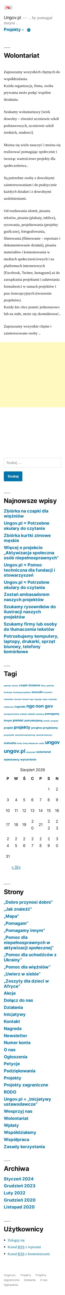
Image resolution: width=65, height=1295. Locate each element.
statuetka (10, 743)
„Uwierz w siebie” (22, 973)
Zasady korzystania (24, 1146)
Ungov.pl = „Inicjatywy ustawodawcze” (27, 1101)
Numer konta (17, 1042)
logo (31, 699)
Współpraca (16, 1139)
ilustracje (8, 692)
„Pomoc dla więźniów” (27, 967)
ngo (30, 706)
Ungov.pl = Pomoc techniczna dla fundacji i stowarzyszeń (29, 570)
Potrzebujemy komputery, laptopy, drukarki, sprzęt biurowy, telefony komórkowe (31, 644)
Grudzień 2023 (19, 1185)
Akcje (10, 993)
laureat (25, 699)
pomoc (18, 720)
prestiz (47, 721)
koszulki (37, 692)
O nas (10, 1049)
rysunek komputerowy (25, 735)
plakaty (23, 714)
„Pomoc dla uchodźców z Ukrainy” (30, 957)
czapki (23, 685)
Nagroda (12, 1028)
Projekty (12, 29)
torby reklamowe (30, 743)
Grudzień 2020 (20, 1200)
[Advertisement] (32, 374)
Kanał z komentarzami (29, 1253)
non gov (44, 706)
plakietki (31, 714)
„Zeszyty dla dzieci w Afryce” (26, 983)
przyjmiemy (50, 727)
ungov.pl (14, 751)
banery (15, 686)
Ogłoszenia (15, 1056)
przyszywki (9, 735)
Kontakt (12, 1021)
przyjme (36, 727)
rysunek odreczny (44, 735)
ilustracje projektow (22, 692)
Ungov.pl (12, 17)
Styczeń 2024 (19, 1178)
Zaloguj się (16, 1240)
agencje (7, 686)
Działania (13, 1007)
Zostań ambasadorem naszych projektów (27, 597)
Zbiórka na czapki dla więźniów (26, 513)
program (54, 721)
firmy (43, 686)
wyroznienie (28, 759)
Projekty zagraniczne (26, 1084)
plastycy (40, 714)
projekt (8, 727)
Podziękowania (19, 1070)
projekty (22, 727)
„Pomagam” (16, 923)
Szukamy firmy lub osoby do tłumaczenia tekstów (30, 626)
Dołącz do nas (18, 1000)
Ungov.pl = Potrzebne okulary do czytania (26, 525)
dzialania (34, 685)
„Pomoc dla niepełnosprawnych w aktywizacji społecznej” (29, 942)
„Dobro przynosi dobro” (28, 902)
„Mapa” (11, 916)
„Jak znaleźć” (18, 909)
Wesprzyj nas (18, 1111)
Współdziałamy (20, 1132)
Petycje (12, 1063)
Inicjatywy (15, 1014)
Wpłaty (11, 1125)
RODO (10, 1092)
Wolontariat (16, 1118)
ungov (52, 742)
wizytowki (30, 752)
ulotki (41, 743)
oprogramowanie (11, 714)
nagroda (20, 706)
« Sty (16, 867)
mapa (44, 699)
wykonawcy (11, 759)
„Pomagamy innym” (24, 930)
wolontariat (43, 752)
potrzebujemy (33, 720)
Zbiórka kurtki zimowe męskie (27, 538)
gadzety (50, 686)
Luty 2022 (14, 1192)
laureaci (17, 699)
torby (19, 743)
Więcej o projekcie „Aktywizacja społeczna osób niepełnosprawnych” (31, 552)
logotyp (38, 699)
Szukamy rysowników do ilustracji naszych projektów (30, 611)
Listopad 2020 (19, 1207)
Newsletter (15, 1035)
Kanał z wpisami (24, 1247)
